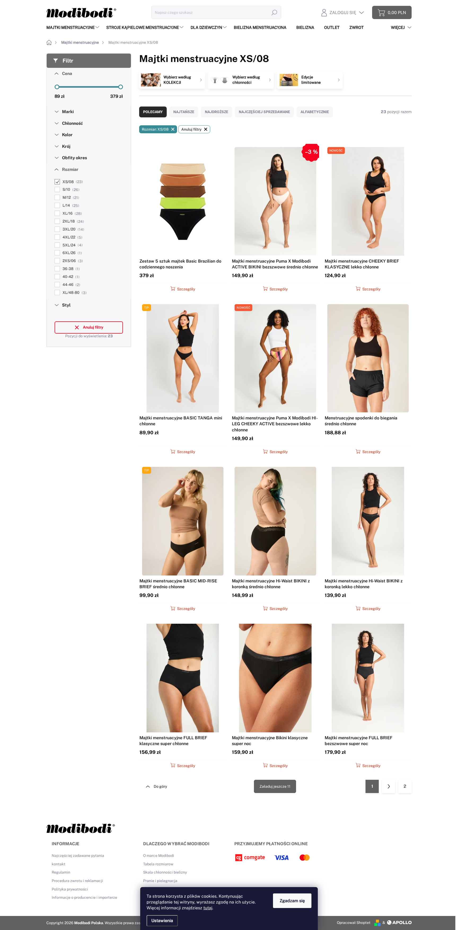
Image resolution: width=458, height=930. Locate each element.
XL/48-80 (74, 292)
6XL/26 (72, 253)
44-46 (71, 284)
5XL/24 (72, 245)
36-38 (70, 269)
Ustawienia (162, 920)
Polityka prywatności (70, 889)
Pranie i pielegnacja (160, 881)
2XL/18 (73, 221)
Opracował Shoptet (354, 922)
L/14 (70, 205)
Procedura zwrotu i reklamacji (77, 881)
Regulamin (61, 872)
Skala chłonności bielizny (165, 872)
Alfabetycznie (315, 112)
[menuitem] (73, 27)
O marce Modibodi (158, 855)
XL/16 (72, 213)
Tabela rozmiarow (158, 864)
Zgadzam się (292, 900)
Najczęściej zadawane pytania (78, 855)
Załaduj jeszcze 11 (274, 786)
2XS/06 (72, 261)
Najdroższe (216, 112)
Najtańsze (183, 112)
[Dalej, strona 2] (388, 786)
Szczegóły (186, 289)
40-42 (70, 276)
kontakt (58, 864)
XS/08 (72, 182)
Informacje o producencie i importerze (84, 897)
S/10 (70, 189)
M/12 (70, 197)
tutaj (207, 907)
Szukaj (274, 12)
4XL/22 (72, 237)
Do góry (160, 786)
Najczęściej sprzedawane (264, 112)
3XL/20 (73, 229)
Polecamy (153, 112)
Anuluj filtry (93, 327)
